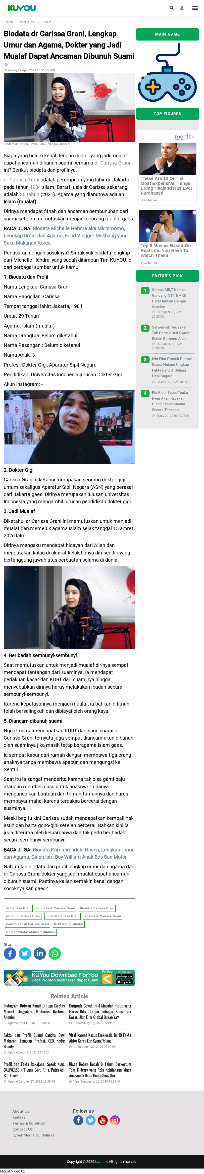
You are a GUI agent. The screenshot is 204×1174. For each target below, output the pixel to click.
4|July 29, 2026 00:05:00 (173, 416)
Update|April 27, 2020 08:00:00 (94, 1046)
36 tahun (29, 194)
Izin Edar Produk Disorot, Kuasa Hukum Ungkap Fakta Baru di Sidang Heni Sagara (172, 367)
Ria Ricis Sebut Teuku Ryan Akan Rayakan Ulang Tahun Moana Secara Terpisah (170, 401)
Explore (9, 22)
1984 (35, 187)
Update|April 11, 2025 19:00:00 (29, 1023)
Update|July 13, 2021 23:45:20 (29, 1052)
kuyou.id (101, 1162)
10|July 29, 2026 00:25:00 (173, 382)
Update (46, 22)
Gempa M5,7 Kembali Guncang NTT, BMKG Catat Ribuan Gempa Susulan (170, 298)
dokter (82, 156)
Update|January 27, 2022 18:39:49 (31, 1081)
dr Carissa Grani (112, 163)
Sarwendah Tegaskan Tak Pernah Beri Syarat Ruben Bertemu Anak (171, 333)
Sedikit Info (27, 22)
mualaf (113, 219)
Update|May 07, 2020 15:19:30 (94, 1023)
